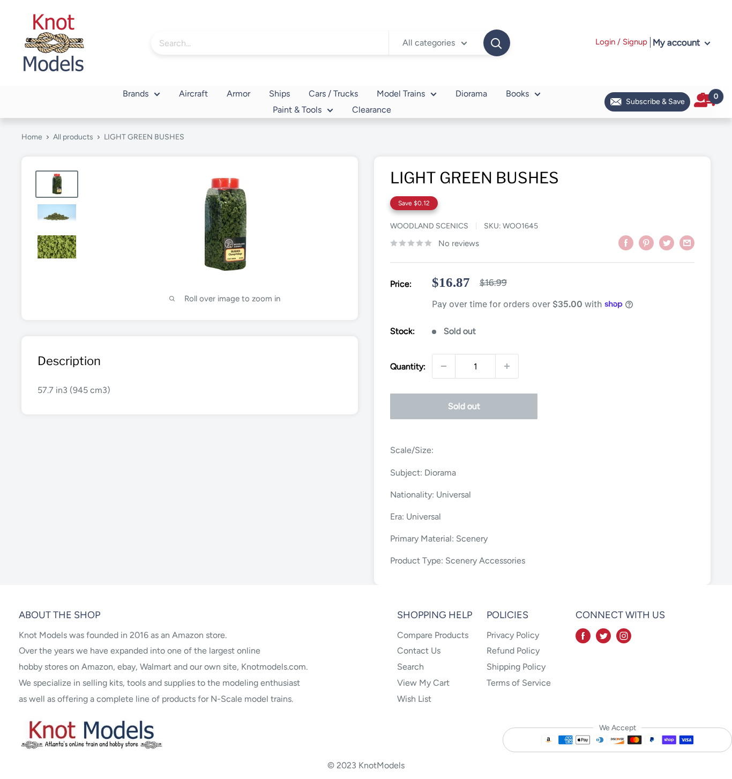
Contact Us (418, 651)
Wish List (414, 699)
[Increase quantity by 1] (507, 366)
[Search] (496, 42)
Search (410, 667)
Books (517, 93)
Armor (238, 93)
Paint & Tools (297, 110)
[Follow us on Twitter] (603, 635)
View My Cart (423, 683)
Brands (135, 93)
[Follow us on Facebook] (583, 635)
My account (677, 42)
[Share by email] (686, 242)
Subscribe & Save (655, 101)
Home (31, 137)
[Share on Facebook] (625, 242)
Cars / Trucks (333, 93)
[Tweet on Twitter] (666, 242)
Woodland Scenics (429, 226)
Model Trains (401, 93)
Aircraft (193, 93)
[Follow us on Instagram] (623, 635)
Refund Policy (513, 651)
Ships (279, 93)
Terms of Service (519, 683)
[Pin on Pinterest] (646, 242)
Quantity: (407, 366)
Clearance (371, 110)
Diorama (471, 93)
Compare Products (432, 635)
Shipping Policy (516, 667)
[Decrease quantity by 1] (443, 366)
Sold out (464, 406)
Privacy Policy (513, 635)
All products (73, 137)
